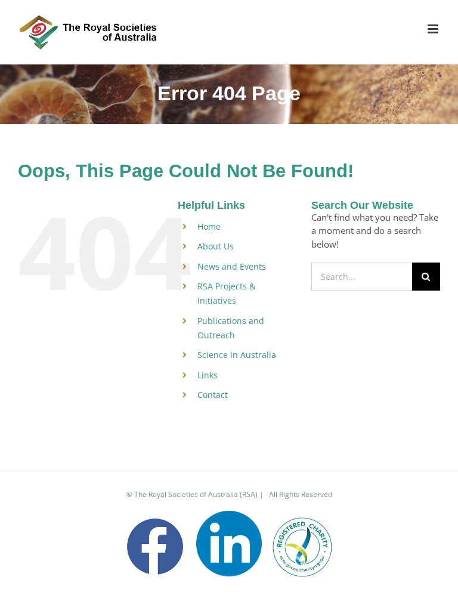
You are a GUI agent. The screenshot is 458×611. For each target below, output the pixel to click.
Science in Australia (236, 354)
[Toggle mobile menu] (434, 29)
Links (207, 375)
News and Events (231, 266)
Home (209, 226)
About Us (215, 246)
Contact (212, 394)
